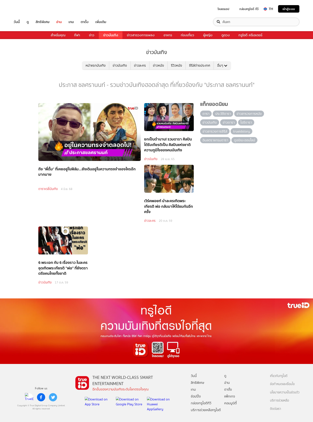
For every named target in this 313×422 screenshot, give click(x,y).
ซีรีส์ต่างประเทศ (199, 65)
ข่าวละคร (140, 65)
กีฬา (77, 35)
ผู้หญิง (207, 35)
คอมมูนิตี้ (230, 403)
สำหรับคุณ (58, 35)
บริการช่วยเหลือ (279, 400)
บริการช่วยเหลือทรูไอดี (206, 409)
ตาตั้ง (85, 22)
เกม (71, 22)
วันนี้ (17, 22)
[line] (29, 397)
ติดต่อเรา (275, 409)
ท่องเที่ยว (187, 35)
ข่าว (91, 35)
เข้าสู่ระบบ (289, 8)
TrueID (26, 9)
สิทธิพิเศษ (42, 22)
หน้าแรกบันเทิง (96, 65)
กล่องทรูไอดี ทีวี (248, 9)
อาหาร (168, 35)
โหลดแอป (223, 9)
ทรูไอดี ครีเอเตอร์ (250, 35)
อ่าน (59, 22)
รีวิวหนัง (176, 65)
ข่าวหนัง (158, 65)
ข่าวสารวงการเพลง (141, 35)
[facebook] (41, 397)
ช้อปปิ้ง (196, 396)
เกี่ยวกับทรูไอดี (278, 376)
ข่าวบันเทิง (110, 35)
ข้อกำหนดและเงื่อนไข (282, 384)
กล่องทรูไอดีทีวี (201, 403)
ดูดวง (225, 35)
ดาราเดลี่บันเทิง (48, 189)
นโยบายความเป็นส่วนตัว (284, 392)
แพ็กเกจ (229, 396)
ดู (28, 22)
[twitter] (53, 397)
